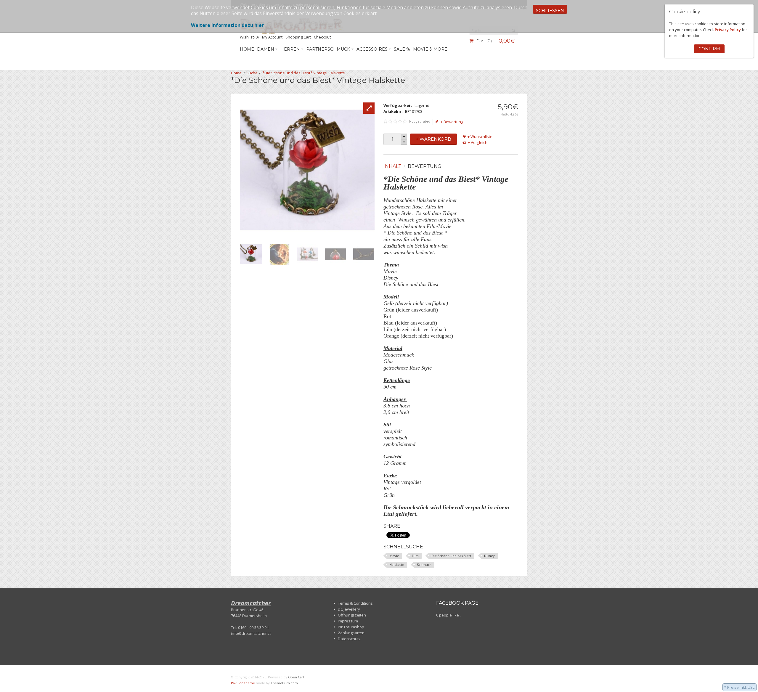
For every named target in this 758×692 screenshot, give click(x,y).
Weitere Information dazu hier (227, 25)
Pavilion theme (243, 683)
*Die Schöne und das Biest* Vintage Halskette (303, 73)
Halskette (396, 564)
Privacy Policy (728, 29)
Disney (489, 555)
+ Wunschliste (480, 136)
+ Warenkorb (433, 139)
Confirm (709, 49)
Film (415, 555)
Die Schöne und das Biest (451, 555)
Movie (394, 555)
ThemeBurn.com (284, 683)
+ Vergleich (477, 142)
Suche (252, 73)
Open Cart (296, 677)
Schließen (550, 10)
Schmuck (424, 564)
